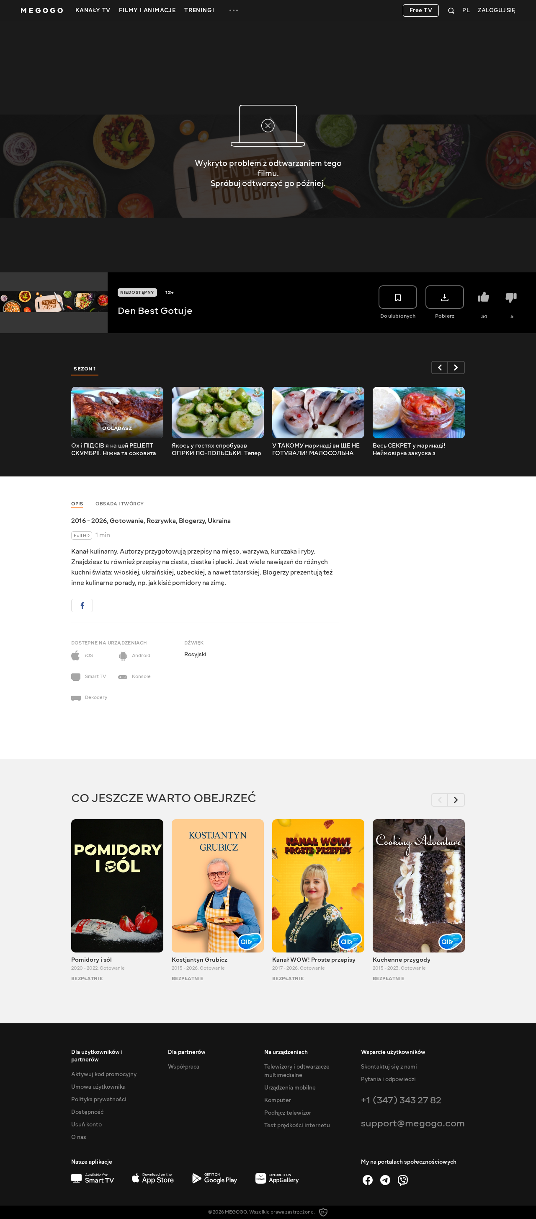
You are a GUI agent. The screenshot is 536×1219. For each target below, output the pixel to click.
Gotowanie (127, 521)
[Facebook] (367, 1180)
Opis (77, 504)
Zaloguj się (496, 10)
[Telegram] (385, 1180)
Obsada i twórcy (119, 504)
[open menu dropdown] (234, 10)
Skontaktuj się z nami (389, 1067)
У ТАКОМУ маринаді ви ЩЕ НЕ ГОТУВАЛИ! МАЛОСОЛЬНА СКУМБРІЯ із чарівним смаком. (317, 449)
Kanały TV (93, 10)
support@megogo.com (413, 1123)
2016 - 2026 (89, 521)
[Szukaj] (451, 10)
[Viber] (403, 1180)
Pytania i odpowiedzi (388, 1079)
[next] (456, 367)
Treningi (199, 10)
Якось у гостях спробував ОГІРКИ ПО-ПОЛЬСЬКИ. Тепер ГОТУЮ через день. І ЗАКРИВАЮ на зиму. (216, 449)
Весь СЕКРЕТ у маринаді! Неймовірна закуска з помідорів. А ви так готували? (416, 449)
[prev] (439, 367)
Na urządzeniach (286, 1052)
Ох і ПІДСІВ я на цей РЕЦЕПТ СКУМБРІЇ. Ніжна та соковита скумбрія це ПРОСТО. (113, 449)
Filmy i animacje (147, 10)
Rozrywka (161, 521)
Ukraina (219, 521)
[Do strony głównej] (42, 10)
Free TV (421, 10)
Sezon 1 (85, 368)
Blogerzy (192, 521)
